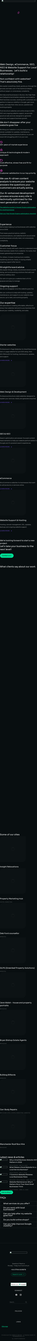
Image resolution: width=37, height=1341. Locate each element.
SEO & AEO (5, 434)
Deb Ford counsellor (9, 933)
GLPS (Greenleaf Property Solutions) (17, 968)
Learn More (5, 360)
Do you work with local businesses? (14, 1209)
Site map (5, 1326)
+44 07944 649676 (18, 1270)
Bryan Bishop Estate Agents (13, 1040)
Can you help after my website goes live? (17, 1215)
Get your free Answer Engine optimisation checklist (18, 214)
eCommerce (6, 478)
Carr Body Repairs (8, 1109)
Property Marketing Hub (11, 899)
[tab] (18, 1203)
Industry (12, 1180)
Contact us (6, 556)
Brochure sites (5, 1113)
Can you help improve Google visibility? (17, 1225)
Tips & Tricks (13, 1165)
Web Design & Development (13, 392)
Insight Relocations (9, 867)
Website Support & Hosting (13, 520)
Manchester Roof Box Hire (12, 1144)
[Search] (26, 1302)
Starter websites (8, 345)
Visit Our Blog (6, 1192)
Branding (3, 1008)
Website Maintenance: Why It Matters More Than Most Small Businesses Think (21, 1184)
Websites (3, 936)
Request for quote (17, 1274)
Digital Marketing (6, 902)
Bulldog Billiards (8, 1075)
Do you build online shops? (16, 1220)
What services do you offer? (16, 1204)
